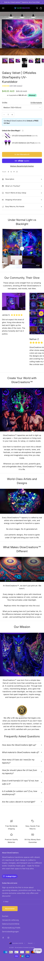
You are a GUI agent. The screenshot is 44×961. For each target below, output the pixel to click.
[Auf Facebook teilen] (8, 172)
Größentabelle (36, 103)
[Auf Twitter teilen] (11, 172)
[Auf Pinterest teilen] (14, 172)
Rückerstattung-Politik (11, 928)
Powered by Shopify (29, 947)
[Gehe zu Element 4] (24, 63)
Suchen (5, 916)
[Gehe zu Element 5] (31, 61)
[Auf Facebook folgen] (3, 938)
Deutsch (30, 943)
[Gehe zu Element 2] (11, 61)
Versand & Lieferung (10, 920)
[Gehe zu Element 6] (38, 61)
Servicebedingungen (10, 932)
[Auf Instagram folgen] (8, 938)
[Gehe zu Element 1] (5, 61)
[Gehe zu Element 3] (18, 61)
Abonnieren (10, 909)
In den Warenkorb (22, 154)
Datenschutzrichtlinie (10, 924)
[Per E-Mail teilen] (17, 172)
